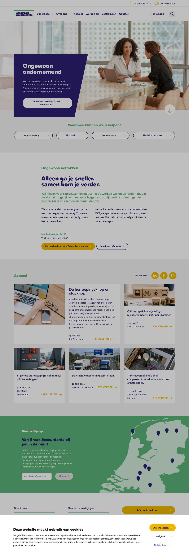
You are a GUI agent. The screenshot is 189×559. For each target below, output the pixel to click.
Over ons (61, 14)
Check (62, 476)
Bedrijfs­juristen (152, 135)
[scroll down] (170, 109)
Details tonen (161, 545)
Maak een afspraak (110, 246)
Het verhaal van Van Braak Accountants (46, 103)
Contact (123, 14)
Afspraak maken (147, 510)
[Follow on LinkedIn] (155, 275)
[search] (172, 14)
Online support (167, 3)
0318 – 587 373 (143, 3)
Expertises (43, 14)
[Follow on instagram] (172, 275)
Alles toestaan (161, 527)
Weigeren (161, 536)
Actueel (78, 14)
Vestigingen (109, 14)
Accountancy (31, 135)
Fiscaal (70, 135)
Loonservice (109, 135)
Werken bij (92, 14)
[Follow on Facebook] (164, 275)
